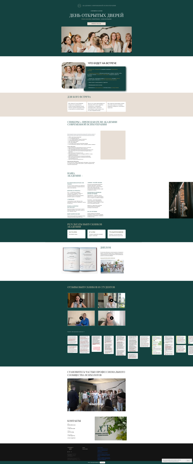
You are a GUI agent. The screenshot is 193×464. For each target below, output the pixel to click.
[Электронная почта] (69, 451)
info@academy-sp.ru (71, 424)
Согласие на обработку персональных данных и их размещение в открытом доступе (104, 455)
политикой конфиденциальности (173, 461)
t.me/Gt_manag (70, 432)
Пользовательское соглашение (103, 452)
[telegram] (71, 451)
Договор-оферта (100, 447)
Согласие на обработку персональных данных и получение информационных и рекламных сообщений (104, 458)
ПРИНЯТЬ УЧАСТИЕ (96, 23)
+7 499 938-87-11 (71, 435)
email (68, 423)
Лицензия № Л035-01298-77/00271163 (107, 257)
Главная (83, 447)
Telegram (68, 430)
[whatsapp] (68, 451)
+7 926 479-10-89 (71, 428)
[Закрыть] (191, 462)
